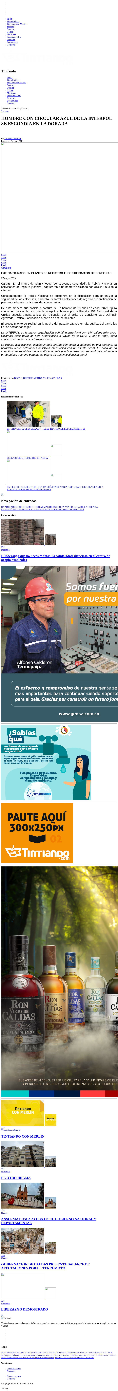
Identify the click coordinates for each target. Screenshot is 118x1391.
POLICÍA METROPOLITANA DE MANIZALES (24, 1355)
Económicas (12, 42)
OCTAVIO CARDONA (42, 1358)
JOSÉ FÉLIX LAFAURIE (62, 1358)
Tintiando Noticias (12, 138)
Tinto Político (13, 21)
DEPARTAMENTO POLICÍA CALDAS (42, 378)
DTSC (69, 1355)
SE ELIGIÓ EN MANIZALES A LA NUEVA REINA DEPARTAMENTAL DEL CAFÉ (42, 509)
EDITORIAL (52, 1352)
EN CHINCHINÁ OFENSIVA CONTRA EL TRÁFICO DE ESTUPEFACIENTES (46, 429)
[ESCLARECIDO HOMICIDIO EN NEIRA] (34, 455)
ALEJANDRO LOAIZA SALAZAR (56, 1355)
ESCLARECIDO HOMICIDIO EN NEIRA (27, 458)
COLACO (42, 1355)
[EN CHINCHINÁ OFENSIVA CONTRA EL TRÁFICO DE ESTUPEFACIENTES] (34, 426)
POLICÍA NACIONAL (101, 1355)
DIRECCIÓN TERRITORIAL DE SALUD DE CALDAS (18, 1358)
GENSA (51, 1358)
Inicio (9, 19)
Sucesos (10, 26)
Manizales (11, 34)
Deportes (11, 39)
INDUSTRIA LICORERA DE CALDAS (82, 1358)
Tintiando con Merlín (16, 24)
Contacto (11, 44)
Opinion (10, 29)
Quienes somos (14, 1368)
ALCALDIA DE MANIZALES (39, 1352)
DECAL (18, 378)
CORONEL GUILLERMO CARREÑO (83, 1355)
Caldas (10, 32)
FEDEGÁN (112, 1355)
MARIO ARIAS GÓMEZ (64, 1352)
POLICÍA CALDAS (78, 1352)
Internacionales (14, 37)
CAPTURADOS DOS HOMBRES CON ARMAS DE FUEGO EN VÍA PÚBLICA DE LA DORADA (49, 507)
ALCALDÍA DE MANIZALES (94, 1352)
